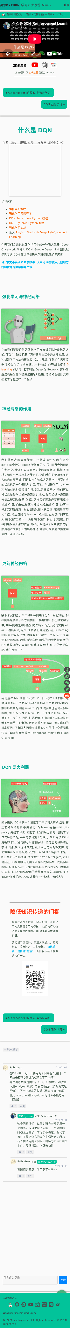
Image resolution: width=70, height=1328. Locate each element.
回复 (22, 1106)
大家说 (35, 5)
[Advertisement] (35, 170)
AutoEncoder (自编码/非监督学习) (28, 92)
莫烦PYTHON (9, 5)
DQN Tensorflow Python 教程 (28, 218)
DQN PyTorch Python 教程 (26, 223)
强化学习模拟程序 (20, 213)
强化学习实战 (17, 227)
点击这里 (33, 72)
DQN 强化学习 (54, 104)
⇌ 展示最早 (11, 1049)
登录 (67, 5)
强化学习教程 (17, 209)
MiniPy (46, 5)
